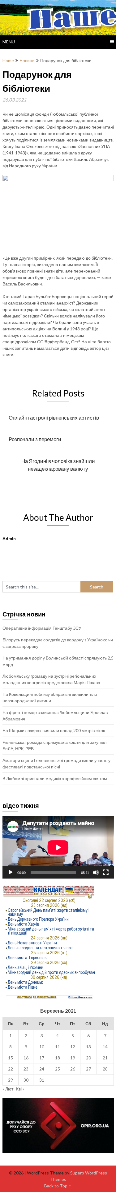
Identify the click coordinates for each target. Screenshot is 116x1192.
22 (10, 1068)
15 (10, 1057)
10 (41, 1046)
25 (57, 1068)
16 (26, 1057)
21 (105, 1057)
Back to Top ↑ (58, 1185)
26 (72, 1068)
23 (26, 1068)
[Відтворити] (10, 872)
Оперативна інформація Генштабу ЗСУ (41, 628)
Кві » (20, 1088)
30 (26, 1079)
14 (105, 1046)
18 (57, 1057)
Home (8, 60)
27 (88, 1068)
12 (72, 1046)
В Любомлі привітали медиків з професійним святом (54, 778)
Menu (8, 41)
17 (41, 1057)
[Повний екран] (106, 872)
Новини (27, 60)
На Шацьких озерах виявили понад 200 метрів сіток (53, 730)
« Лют (7, 1088)
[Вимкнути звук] (96, 872)
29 (10, 1079)
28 (105, 1068)
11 (57, 1046)
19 (72, 1057)
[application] (58, 847)
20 (88, 1057)
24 (41, 1068)
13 (88, 1046)
